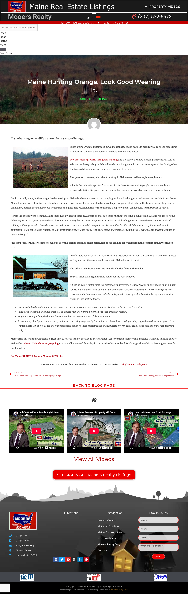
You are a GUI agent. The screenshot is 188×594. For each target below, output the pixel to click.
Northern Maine (107, 538)
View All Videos (94, 459)
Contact (102, 550)
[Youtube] (68, 559)
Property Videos (107, 520)
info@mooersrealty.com (134, 364)
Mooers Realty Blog (109, 544)
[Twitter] (62, 559)
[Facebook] (56, 559)
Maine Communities (110, 532)
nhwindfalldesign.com (119, 590)
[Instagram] (74, 559)
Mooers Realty (29, 17)
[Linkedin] (80, 559)
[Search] (3, 49)
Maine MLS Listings (109, 526)
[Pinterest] (86, 559)
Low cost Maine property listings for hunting (94, 159)
